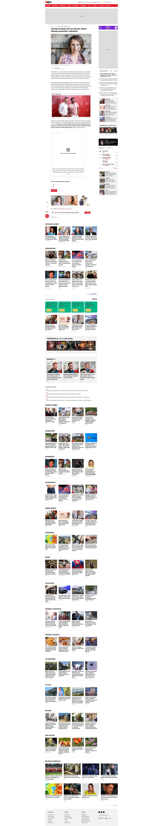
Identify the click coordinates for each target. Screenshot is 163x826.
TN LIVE (48, 685)
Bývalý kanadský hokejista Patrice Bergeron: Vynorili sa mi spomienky (71, 375)
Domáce (48, 5)
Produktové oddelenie (85, 816)
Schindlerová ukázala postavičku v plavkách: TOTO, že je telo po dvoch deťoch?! (77, 238)
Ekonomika (83, 5)
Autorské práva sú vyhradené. (103, 815)
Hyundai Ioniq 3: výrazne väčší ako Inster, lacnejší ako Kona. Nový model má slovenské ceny (78, 597)
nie (53, 186)
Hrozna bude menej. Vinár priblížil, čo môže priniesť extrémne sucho (64, 698)
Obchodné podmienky (68, 817)
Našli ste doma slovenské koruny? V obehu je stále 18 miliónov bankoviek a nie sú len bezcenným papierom (77, 547)
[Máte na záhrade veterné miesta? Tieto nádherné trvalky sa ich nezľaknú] (51, 742)
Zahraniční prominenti (89, 240)
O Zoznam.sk (50, 812)
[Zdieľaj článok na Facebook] (47, 207)
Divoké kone (68, 208)
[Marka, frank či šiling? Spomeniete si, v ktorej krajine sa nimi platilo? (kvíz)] (51, 539)
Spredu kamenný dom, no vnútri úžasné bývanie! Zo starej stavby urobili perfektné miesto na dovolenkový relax (64, 725)
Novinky (73, 601)
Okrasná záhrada (48, 752)
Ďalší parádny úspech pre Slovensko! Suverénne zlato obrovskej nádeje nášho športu (77, 572)
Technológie (50, 659)
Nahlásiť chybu (54, 217)
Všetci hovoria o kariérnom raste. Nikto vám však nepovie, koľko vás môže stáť (90, 623)
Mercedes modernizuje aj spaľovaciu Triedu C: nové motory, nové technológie (64, 597)
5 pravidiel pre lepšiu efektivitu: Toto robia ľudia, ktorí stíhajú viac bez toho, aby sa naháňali (50, 623)
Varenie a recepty (52, 635)
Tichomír (94, 2)
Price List (66, 821)
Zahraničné (55, 5)
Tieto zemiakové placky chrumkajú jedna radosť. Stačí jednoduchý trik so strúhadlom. (50, 649)
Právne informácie (51, 814)
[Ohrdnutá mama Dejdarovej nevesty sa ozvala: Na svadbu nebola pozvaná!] (64, 463)
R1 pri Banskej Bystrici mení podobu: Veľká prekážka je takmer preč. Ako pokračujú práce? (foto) (64, 547)
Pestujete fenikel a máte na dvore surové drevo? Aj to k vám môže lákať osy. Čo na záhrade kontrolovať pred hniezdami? (78, 725)
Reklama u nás (67, 814)
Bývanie (48, 711)
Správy (60, 677)
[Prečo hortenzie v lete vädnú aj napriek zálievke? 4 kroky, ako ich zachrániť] (91, 742)
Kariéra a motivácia (53, 609)
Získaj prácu (74, 626)
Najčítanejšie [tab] (104, 71)
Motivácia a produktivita (49, 626)
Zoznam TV (51, 359)
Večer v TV (109, 148)
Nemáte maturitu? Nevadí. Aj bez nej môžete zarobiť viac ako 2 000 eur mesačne (78, 623)
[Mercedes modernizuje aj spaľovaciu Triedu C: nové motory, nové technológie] (64, 589)
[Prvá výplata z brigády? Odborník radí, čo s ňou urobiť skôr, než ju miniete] (78, 411)
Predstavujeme (47, 602)
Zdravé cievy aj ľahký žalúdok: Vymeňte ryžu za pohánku (78, 648)
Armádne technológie (48, 678)
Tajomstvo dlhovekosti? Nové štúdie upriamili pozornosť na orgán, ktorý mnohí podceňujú (91, 497)
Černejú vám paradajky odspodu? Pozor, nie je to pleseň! (77, 749)
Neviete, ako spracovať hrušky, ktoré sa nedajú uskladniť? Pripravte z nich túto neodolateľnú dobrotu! (64, 750)
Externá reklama (67, 816)
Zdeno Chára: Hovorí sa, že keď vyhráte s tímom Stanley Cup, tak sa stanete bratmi (87, 376)
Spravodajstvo (84, 814)
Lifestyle (101, 5)
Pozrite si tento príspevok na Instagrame (68, 153)
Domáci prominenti (67, 26)
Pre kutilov (50, 735)
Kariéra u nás (50, 819)
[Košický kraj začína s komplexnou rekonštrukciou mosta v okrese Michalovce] (91, 589)
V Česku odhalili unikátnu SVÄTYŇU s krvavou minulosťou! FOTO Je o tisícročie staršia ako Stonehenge (77, 497)
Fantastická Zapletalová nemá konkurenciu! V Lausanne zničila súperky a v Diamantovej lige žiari (64, 572)
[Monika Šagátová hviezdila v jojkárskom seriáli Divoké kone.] (57, 200)
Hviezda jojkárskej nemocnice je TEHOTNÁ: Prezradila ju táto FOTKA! (51, 238)
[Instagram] (101, 812)
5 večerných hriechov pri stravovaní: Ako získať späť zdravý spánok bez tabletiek (90, 649)
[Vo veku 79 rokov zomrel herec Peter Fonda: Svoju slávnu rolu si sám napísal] (91, 230)
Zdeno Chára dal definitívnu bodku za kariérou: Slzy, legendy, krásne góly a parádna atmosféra (90, 572)
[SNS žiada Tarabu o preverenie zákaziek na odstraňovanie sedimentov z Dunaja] (51, 411)
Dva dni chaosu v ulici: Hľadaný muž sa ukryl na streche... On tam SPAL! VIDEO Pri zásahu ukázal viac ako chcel (64, 446)
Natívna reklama (67, 822)
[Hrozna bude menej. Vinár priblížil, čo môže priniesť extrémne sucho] (64, 691)
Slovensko (47, 575)
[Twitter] (104, 812)
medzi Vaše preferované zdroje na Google (66, 212)
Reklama (66, 812)
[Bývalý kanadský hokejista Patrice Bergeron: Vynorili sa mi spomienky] (71, 367)
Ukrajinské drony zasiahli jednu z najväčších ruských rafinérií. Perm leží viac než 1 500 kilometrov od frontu (91, 674)
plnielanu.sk (74, 526)
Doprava (86, 601)
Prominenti (63, 5)
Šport (68, 5)
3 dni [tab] (110, 71)
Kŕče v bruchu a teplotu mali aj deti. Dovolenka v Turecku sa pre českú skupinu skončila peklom (50, 699)
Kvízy (89, 5)
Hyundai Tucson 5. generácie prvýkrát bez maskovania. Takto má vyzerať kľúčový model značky (50, 598)
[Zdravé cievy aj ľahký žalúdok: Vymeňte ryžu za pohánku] (78, 641)
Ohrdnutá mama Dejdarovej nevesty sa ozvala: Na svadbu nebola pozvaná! (64, 471)
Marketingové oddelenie (86, 821)
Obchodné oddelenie (85, 817)
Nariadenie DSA (50, 822)
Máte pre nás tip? (84, 822)
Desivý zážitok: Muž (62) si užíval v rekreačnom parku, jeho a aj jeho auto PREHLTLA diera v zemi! (67, 390)
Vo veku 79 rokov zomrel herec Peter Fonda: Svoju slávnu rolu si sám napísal (91, 238)
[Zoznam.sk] (101, 818)
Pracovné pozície (49, 299)
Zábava (106, 140)
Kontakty (84, 812)
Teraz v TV (102, 148)
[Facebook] (99, 812)
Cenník (66, 819)
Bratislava (87, 424)
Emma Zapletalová (62, 575)
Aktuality (60, 628)
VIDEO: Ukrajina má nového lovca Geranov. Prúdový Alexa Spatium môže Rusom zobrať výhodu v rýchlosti (50, 674)
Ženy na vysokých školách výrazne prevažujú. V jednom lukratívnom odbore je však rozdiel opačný (64, 624)
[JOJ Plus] (100, 164)
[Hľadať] (116, 5)
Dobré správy (50, 508)
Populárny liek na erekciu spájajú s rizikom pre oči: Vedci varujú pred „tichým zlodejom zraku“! (51, 497)
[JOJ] (100, 154)
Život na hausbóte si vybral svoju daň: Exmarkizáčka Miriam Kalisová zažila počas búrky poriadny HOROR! (90, 471)
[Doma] (100, 161)
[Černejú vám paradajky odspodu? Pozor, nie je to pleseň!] (78, 742)
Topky (58, 26)
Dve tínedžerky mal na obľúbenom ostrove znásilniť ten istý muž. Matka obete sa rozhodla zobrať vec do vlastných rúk (77, 699)
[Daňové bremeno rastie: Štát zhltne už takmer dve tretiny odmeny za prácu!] (91, 539)
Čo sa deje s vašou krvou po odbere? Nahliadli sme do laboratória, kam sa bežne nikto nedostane (91, 327)
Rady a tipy (74, 651)
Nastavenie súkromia (51, 817)
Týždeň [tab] (115, 71)
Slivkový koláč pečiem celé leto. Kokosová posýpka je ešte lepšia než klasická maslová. (64, 649)
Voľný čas (107, 5)
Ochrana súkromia (51, 816)
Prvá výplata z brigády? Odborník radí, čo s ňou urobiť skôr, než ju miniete (77, 419)
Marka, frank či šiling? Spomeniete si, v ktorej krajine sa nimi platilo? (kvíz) (50, 547)
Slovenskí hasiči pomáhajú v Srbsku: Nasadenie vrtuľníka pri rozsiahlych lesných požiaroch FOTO (90, 420)
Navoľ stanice (101, 168)
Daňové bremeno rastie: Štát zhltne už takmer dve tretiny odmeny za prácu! (91, 546)
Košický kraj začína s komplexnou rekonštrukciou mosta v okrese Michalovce (90, 597)
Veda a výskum (74, 678)
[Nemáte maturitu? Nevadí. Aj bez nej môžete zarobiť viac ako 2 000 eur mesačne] (78, 615)
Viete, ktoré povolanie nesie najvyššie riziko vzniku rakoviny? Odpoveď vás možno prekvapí (64, 497)
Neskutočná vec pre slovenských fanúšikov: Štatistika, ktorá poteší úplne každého (50, 327)
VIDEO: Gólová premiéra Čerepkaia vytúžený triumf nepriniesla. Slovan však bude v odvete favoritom (91, 699)
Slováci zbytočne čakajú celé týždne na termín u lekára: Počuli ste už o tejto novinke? (77, 327)
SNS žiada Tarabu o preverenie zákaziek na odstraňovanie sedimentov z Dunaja (63, 393)
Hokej (48, 380)
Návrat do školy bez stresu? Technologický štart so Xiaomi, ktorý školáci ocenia (64, 327)
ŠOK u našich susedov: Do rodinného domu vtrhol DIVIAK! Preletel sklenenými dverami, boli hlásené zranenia (78, 446)
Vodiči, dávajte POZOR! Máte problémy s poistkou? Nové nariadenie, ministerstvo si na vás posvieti (67, 397)
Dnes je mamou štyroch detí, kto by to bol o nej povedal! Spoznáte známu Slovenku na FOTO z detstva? (68, 400)
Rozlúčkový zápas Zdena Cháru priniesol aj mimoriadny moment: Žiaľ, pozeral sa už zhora (50, 572)
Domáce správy (51, 405)
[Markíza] (100, 151)
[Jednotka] (100, 157)
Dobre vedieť (47, 330)
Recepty (60, 754)
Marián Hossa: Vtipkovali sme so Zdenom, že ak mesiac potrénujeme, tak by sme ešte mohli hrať (54, 376)
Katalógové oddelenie (85, 819)
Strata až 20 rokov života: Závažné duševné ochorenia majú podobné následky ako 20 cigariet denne (78, 674)
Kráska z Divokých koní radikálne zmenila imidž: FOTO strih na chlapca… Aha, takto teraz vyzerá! (64, 238)
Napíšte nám (50, 821)
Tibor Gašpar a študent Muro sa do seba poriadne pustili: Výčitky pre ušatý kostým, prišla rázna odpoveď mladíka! (111, 193)
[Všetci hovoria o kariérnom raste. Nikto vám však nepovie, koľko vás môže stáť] (91, 615)
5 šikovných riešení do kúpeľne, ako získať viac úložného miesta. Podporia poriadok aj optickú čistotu (50, 725)
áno (53, 184)
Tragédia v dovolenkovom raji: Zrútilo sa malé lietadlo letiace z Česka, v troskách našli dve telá (91, 445)
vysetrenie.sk (87, 500)
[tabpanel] (108, 84)
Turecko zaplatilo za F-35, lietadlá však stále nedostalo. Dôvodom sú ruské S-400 (64, 673)
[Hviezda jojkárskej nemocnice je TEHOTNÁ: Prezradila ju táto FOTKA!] (51, 230)
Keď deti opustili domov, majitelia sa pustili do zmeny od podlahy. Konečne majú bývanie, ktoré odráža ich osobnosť (91, 725)
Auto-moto (49, 583)
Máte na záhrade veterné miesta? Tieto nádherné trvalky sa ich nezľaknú (51, 749)
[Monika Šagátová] (71, 200)
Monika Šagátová (64, 176)
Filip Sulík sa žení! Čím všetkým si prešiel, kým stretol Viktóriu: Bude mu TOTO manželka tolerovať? (78, 471)
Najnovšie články (50, 387)
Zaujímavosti (75, 5)
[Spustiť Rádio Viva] (108, 26)
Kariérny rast (87, 626)
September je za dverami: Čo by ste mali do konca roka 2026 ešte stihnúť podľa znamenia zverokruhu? (111, 143)
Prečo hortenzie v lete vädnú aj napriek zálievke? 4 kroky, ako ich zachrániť (91, 750)
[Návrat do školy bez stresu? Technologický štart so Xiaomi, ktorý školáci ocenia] (64, 515)
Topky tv (95, 5)
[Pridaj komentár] (47, 203)
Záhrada (73, 752)
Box (72, 575)
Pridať (88, 212)
